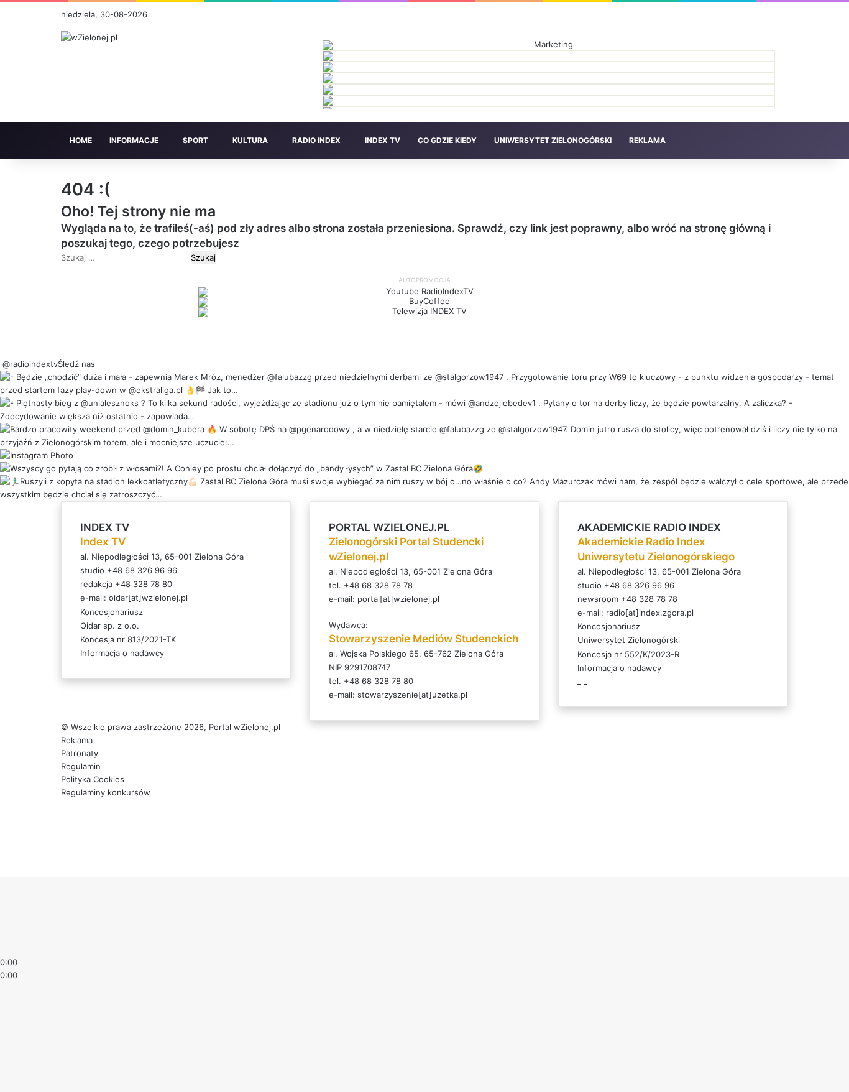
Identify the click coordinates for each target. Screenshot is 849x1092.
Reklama (77, 740)
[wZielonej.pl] (89, 37)
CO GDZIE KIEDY (447, 140)
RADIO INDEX (316, 140)
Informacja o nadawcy (122, 653)
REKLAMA (647, 140)
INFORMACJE (133, 140)
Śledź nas (76, 364)
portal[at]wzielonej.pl (398, 599)
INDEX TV (382, 140)
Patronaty (79, 753)
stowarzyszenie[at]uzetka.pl (412, 695)
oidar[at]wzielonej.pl (148, 598)
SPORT (195, 140)
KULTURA (250, 140)
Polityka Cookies (92, 779)
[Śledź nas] (1, 364)
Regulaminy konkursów (105, 792)
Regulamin (81, 766)
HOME (81, 140)
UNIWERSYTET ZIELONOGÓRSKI (553, 140)
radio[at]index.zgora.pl (650, 613)
